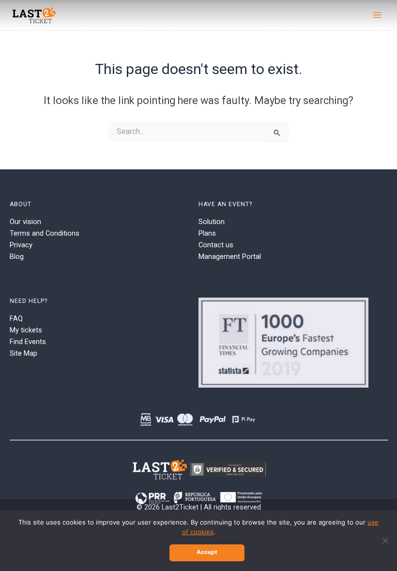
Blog (17, 256)
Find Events (28, 341)
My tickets (26, 330)
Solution (211, 221)
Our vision (25, 221)
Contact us (215, 244)
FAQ (16, 318)
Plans (207, 233)
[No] (385, 540)
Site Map (23, 353)
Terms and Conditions (44, 233)
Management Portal (229, 256)
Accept (207, 552)
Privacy (21, 244)
